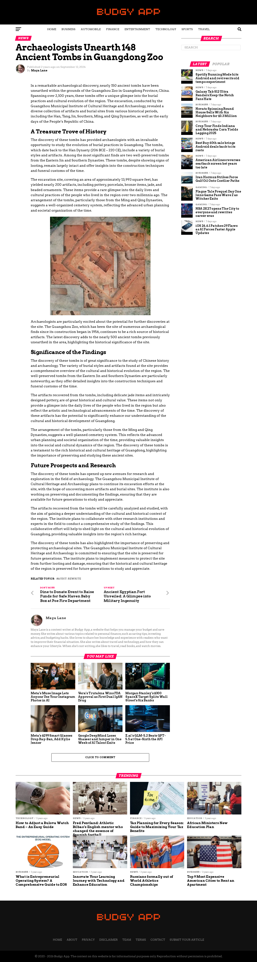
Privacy (88, 939)
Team (126, 939)
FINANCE (112, 29)
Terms (141, 939)
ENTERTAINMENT (137, 29)
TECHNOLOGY (165, 29)
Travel (204, 29)
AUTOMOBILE (91, 29)
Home (51, 29)
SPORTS (187, 29)
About (72, 939)
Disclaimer (108, 939)
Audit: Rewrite (69, 579)
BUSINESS (68, 29)
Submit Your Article (187, 939)
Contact (158, 939)
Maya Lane (39, 70)
